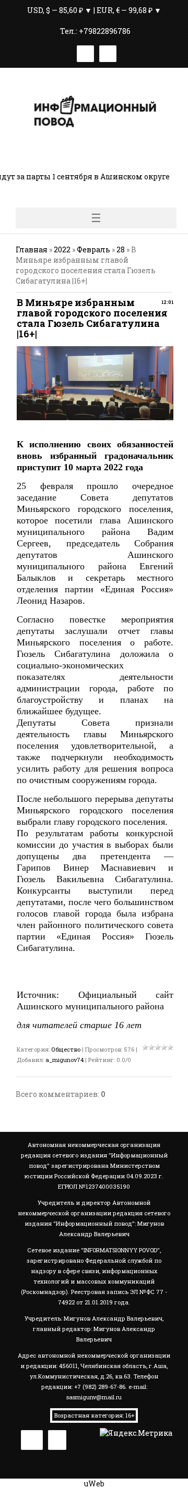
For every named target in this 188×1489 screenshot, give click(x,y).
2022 (62, 249)
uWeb (94, 1483)
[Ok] (107, 52)
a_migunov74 (64, 1060)
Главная (32, 249)
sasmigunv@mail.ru (94, 1397)
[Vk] (85, 52)
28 (120, 249)
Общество (65, 1049)
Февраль (93, 249)
